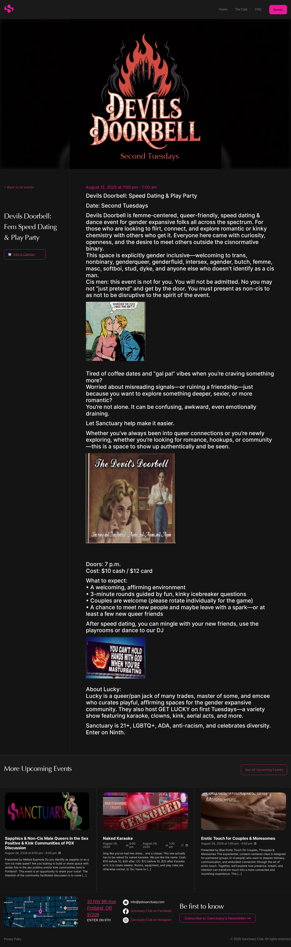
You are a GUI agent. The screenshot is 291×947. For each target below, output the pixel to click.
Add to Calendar (24, 254)
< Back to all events (19, 187)
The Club (241, 9)
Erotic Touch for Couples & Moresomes (238, 838)
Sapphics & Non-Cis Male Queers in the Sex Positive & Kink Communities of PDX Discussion (46, 843)
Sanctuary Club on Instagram (151, 919)
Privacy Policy (12, 939)
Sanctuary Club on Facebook (151, 911)
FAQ (258, 9)
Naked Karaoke (118, 838)
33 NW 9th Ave (101, 901)
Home (223, 9)
